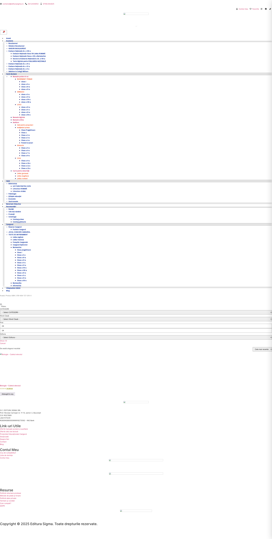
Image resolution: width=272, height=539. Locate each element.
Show (3, 341)
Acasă (2, 296)
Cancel (3, 343)
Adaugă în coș (7, 394)
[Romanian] (271, 11)
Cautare (131, 25)
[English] (269, 11)
